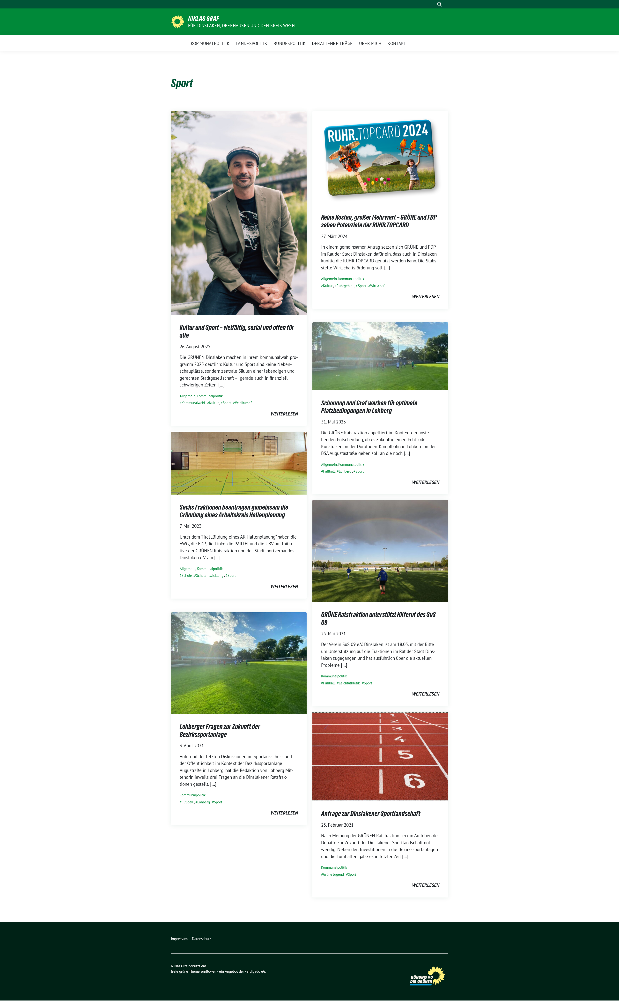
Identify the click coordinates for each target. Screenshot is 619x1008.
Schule (187, 575)
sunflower (208, 971)
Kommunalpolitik (210, 396)
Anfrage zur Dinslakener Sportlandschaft (370, 813)
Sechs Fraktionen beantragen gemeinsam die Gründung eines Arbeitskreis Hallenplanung (234, 511)
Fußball (329, 471)
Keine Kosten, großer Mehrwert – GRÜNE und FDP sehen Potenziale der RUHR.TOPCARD (379, 221)
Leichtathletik (349, 683)
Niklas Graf (203, 18)
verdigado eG (255, 971)
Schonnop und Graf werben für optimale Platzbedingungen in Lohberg (369, 407)
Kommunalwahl (193, 402)
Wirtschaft (378, 285)
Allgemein (187, 396)
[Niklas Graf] (177, 21)
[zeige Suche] (439, 4)
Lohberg (345, 471)
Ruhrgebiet (345, 285)
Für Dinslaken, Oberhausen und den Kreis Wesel (242, 25)
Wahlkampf (243, 402)
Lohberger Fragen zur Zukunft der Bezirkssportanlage (220, 730)
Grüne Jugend (333, 874)
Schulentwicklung (209, 575)
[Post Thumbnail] (239, 212)
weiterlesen (284, 414)
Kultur (214, 402)
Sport (227, 402)
